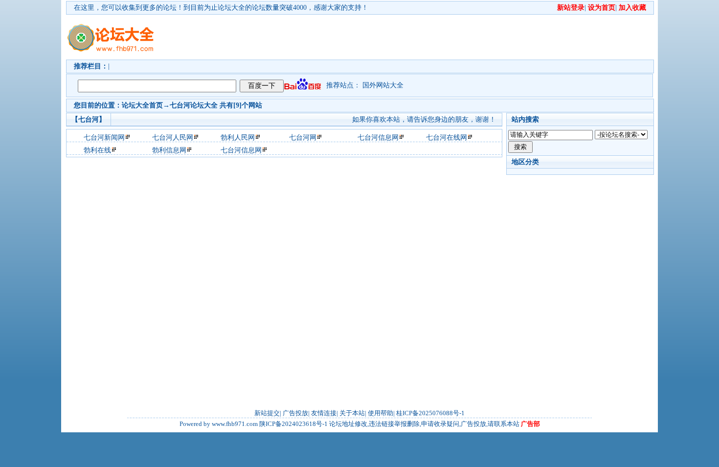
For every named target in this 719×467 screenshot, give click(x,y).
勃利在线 (97, 150)
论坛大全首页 (142, 105)
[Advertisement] (416, 37)
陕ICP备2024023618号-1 (293, 423)
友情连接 (324, 413)
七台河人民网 (172, 137)
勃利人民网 (238, 137)
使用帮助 (380, 413)
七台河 (180, 105)
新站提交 (267, 413)
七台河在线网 (446, 137)
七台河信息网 (378, 137)
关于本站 (352, 413)
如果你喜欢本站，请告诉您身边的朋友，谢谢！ (424, 119)
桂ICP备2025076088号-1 (430, 413)
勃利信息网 (169, 150)
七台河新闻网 (104, 137)
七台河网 (302, 137)
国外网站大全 (383, 85)
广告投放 (295, 413)
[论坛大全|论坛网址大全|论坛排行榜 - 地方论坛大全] (110, 29)
